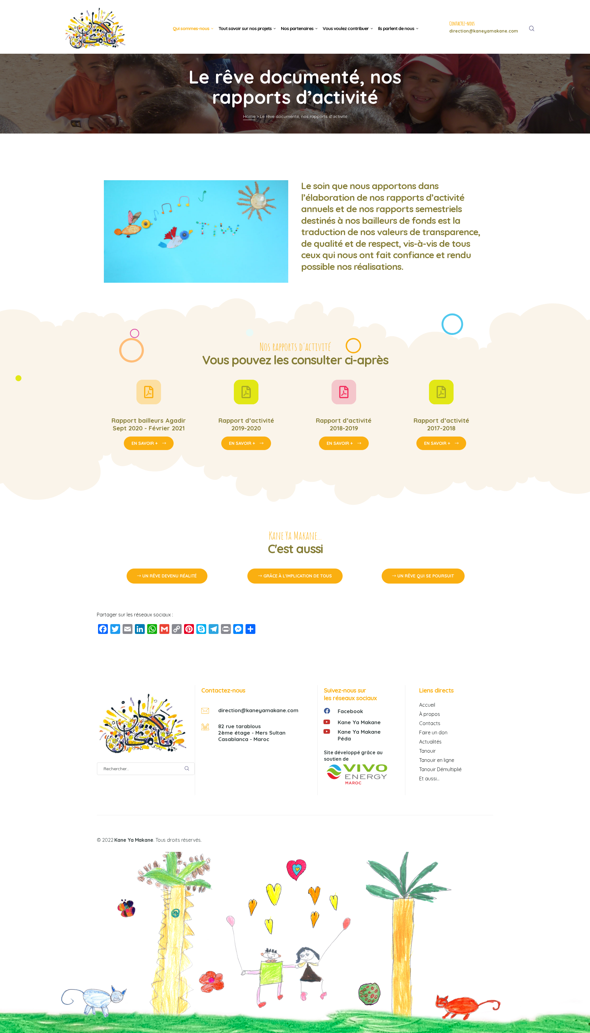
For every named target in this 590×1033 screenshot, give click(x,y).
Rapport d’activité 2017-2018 (441, 424)
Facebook (350, 711)
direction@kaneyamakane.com (258, 710)
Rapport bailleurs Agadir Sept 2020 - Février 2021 (149, 424)
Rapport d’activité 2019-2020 (246, 424)
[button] (167, 576)
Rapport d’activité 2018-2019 (344, 424)
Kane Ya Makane (359, 722)
